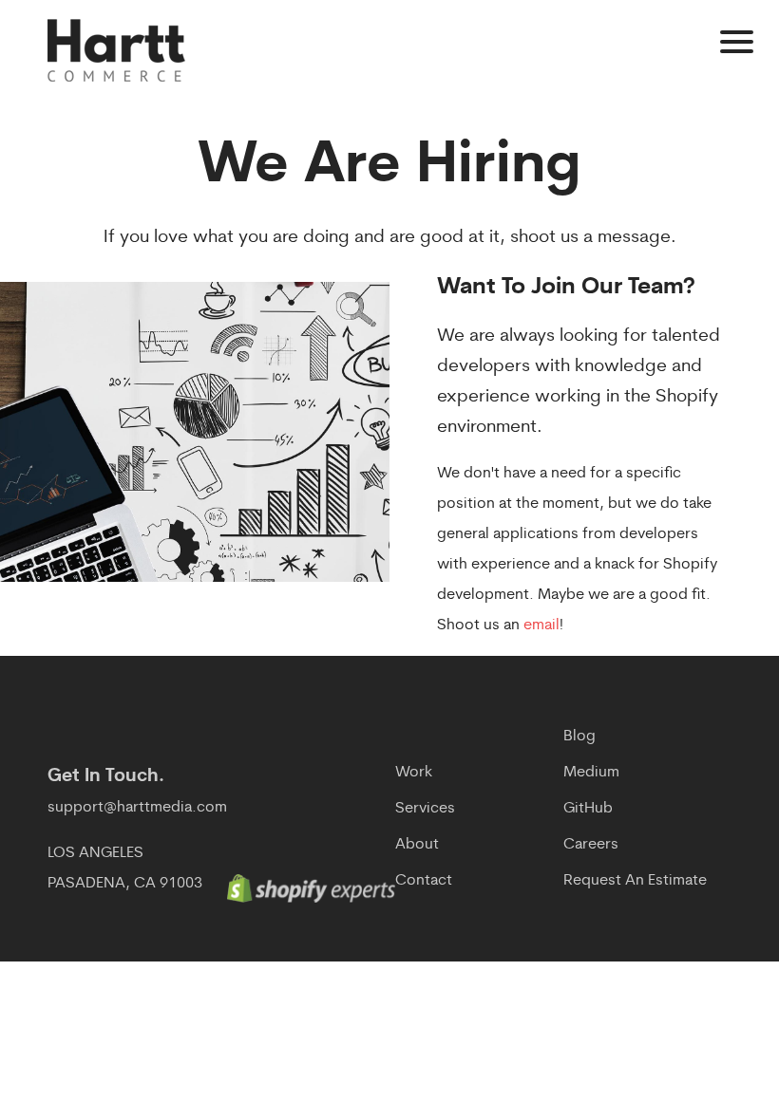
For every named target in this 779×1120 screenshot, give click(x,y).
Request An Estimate (635, 880)
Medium (591, 772)
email (541, 625)
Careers (590, 844)
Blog (579, 736)
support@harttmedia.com (137, 807)
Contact (423, 880)
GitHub (588, 808)
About (417, 844)
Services (425, 808)
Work (413, 772)
